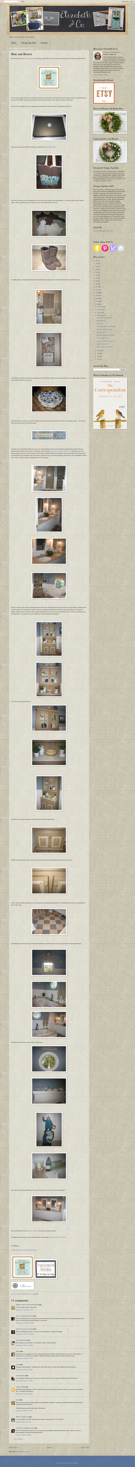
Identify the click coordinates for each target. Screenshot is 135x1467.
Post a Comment (18, 1439)
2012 (97, 298)
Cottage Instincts (30, 58)
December (100, 306)
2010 (97, 304)
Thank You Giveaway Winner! (105, 347)
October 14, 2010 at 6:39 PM (23, 1435)
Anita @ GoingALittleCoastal (24, 1316)
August (99, 350)
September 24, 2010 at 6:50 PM (24, 1369)
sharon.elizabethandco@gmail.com (102, 231)
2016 (97, 287)
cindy (17, 1400)
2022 (97, 269)
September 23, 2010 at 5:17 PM (24, 1358)
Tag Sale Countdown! (102, 344)
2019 (97, 278)
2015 (97, 290)
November (100, 309)
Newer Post (13, 1447)
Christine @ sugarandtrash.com (25, 1428)
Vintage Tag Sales (28, 42)
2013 (97, 295)
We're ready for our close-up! (104, 329)
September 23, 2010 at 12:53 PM (24, 1334)
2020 (97, 275)
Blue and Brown (101, 321)
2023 (97, 266)
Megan (18, 1351)
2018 (97, 281)
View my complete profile (100, 75)
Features (44, 42)
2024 (97, 263)
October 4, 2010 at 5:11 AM (23, 1422)
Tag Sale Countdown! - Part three (106, 335)
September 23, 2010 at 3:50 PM (24, 1345)
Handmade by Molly (50, 147)
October (99, 312)
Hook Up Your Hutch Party (58, 1237)
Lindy (17, 1364)
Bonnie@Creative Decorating (24, 1329)
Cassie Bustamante (21, 1340)
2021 (97, 272)
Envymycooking (20, 1387)
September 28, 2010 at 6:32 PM (24, 1394)
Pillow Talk (100, 323)
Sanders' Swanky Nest (22, 1417)
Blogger (76, 1463)
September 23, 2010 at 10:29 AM (24, 1323)
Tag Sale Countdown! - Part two (105, 341)
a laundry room (66, 451)
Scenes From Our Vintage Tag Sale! (106, 326)
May (98, 359)
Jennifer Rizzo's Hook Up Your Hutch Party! (24, 1250)
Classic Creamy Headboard (104, 318)
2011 (97, 301)
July (98, 353)
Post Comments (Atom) (22, 1452)
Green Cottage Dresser (103, 338)
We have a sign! (101, 332)
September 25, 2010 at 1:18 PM (24, 1381)
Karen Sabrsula (20, 1375)
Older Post (85, 1447)
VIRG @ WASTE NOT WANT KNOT (27, 1305)
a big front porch (55, 451)
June (98, 356)
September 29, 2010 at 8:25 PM (24, 1411)
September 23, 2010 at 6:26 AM (24, 1310)
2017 (97, 284)
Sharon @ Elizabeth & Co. (24, 1294)
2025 (97, 260)
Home (14, 42)
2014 (97, 293)
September (100, 315)
